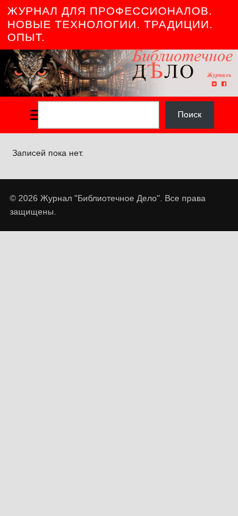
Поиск (189, 115)
